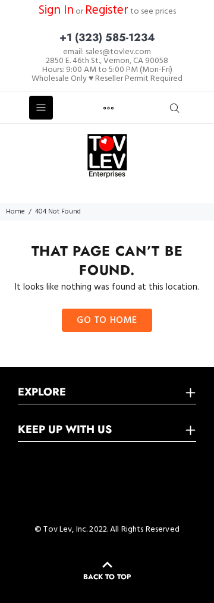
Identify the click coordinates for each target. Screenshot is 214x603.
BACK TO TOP (107, 576)
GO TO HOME (107, 320)
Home (15, 212)
